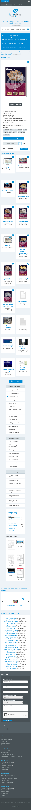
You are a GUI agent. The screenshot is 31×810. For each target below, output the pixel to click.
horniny (10, 132)
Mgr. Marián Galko (11, 625)
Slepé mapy (12, 400)
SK (29, 1)
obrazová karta (21, 132)
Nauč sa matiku (5, 791)
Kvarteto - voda (23, 328)
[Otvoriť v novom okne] (15, 807)
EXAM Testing (4, 767)
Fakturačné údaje (5, 743)
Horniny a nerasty (23, 301)
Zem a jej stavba (11, 53)
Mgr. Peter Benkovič (11, 633)
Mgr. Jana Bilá (11, 628)
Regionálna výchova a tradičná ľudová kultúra (15, 496)
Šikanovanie (4, 777)
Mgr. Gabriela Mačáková (11, 659)
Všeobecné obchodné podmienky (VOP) (11, 756)
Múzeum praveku (5, 769)
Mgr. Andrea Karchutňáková (11, 649)
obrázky (15, 132)
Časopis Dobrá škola (6, 751)
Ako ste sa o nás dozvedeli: (9, 695)
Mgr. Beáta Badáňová (11, 639)
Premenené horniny (23, 196)
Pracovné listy (12, 406)
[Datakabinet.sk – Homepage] (15, 12)
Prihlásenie (5, 1)
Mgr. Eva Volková (11, 668)
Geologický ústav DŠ (6, 765)
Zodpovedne (4, 793)
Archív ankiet (11, 530)
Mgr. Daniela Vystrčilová (11, 621)
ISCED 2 (23, 52)
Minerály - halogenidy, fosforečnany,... (23, 251)
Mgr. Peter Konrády (11, 651)
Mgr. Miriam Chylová (11, 654)
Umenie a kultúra (13, 463)
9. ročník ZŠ (19, 129)
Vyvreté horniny (23, 221)
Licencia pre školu (8, 39)
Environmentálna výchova (13, 476)
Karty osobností (13, 419)
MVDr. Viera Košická (11, 666)
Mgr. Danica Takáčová (11, 642)
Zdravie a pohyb (13, 466)
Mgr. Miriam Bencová (11, 664)
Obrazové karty (13, 416)
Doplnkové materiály (14, 432)
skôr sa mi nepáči (12, 523)
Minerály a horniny (23, 166)
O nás (4, 44)
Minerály (7, 245)
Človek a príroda (13, 450)
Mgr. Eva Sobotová (11, 644)
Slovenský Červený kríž (7, 762)
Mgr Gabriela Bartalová (11, 661)
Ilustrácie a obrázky (14, 426)
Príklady (3, 795)
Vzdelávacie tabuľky (14, 393)
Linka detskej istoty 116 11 (8, 790)
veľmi (10, 516)
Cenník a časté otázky (9, 48)
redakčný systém (15, 802)
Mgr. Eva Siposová (11, 618)
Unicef (2, 764)
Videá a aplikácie (13, 396)
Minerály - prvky (23, 278)
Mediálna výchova (13, 480)
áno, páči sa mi (12, 518)
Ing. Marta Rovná (11, 623)
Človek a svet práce (14, 459)
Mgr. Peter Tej (11, 656)
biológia (25, 129)
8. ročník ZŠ (13, 129)
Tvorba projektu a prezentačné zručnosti (15, 501)
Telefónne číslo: (7, 690)
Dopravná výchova (14, 505)
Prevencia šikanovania (7, 788)
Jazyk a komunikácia (14, 441)
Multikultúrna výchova (15, 483)
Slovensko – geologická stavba (9, 778)
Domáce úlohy (12, 429)
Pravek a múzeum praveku (8, 782)
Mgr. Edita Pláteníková (11, 620)
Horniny (7, 167)
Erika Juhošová (11, 652)
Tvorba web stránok (5, 802)
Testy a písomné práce (15, 409)
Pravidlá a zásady (5, 780)
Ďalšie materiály (15, 381)
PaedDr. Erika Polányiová (11, 630)
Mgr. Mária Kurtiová (11, 663)
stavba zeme (6, 134)
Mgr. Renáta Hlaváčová (11, 640)
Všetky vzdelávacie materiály (11, 35)
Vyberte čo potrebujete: (9, 700)
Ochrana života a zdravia (15, 487)
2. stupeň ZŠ (6, 129)
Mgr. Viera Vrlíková (11, 632)
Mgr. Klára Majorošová (11, 645)
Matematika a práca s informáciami (14, 445)
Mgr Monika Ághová (11, 658)
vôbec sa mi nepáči (13, 525)
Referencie (12, 44)
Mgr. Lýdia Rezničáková (11, 647)
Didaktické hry (12, 403)
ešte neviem (11, 521)
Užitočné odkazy (5, 752)
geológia (6, 132)
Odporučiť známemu (15, 104)
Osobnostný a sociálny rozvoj (15, 491)
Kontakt (22, 48)
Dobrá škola (21, 39)
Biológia (5, 53)
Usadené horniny (9, 143)
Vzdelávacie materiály (7, 739)
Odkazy (21, 44)
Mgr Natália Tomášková (10, 626)
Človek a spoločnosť (14, 453)
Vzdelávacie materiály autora (14, 138)
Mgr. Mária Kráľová (11, 637)
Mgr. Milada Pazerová (11, 635)
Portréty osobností (14, 423)
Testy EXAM (12, 413)
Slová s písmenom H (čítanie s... (15, 605)
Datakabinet (3, 52)
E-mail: (5, 685)
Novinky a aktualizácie (15, 390)
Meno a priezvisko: (7, 679)
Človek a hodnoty (13, 456)
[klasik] (20, 143)
